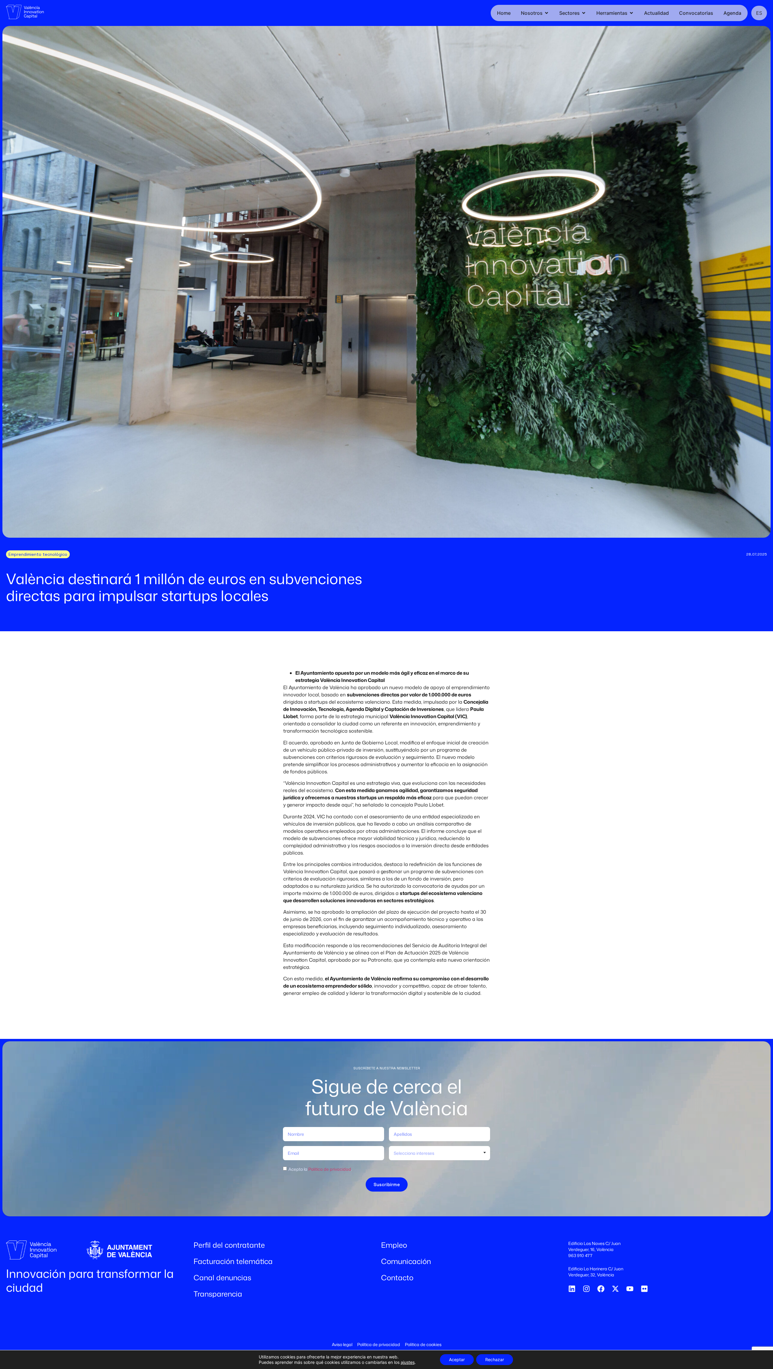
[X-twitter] (615, 1288)
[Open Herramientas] (631, 13)
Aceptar (457, 1359)
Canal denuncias (222, 1277)
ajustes (408, 1362)
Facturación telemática (233, 1261)
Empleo (394, 1245)
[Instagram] (586, 1288)
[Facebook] (601, 1288)
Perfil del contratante (229, 1245)
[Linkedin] (572, 1288)
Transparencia (218, 1294)
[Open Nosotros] (546, 13)
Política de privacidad (329, 1169)
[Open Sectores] (583, 13)
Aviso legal (342, 1344)
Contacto (397, 1277)
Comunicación (406, 1261)
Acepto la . (320, 1169)
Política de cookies (423, 1344)
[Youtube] (629, 1288)
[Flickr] (644, 1288)
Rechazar (494, 1359)
